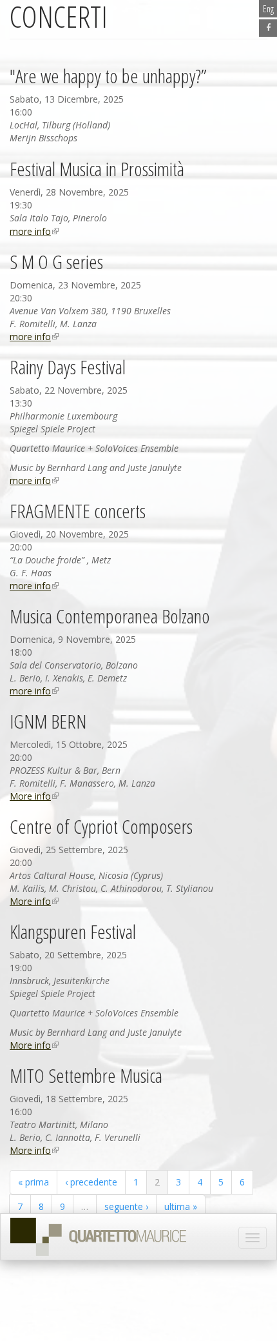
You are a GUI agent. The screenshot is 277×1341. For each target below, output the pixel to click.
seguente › (126, 1206)
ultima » (180, 1206)
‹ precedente (91, 1182)
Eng (268, 9)
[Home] (98, 1237)
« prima (33, 1182)
